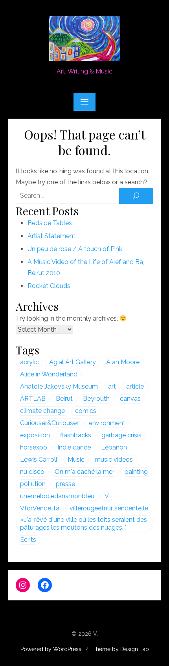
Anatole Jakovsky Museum (59, 386)
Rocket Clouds (49, 286)
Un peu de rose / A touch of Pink (75, 249)
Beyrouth (96, 398)
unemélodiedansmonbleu (57, 496)
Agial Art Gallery (72, 362)
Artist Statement (51, 236)
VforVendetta (39, 508)
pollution (33, 484)
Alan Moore (123, 362)
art (112, 386)
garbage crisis (121, 435)
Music (76, 459)
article (135, 386)
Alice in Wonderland (48, 374)
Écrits (28, 539)
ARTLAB (33, 398)
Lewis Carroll (38, 459)
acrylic (29, 362)
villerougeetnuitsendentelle (109, 508)
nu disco (32, 471)
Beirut (64, 398)
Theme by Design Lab (120, 649)
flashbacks (75, 435)
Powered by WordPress (50, 649)
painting (136, 471)
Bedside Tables (50, 223)
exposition (35, 435)
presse (65, 484)
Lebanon (114, 447)
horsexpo (33, 447)
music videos (114, 459)
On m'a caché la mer (84, 471)
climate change (42, 411)
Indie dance (74, 447)
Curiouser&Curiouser (49, 423)
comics (85, 411)
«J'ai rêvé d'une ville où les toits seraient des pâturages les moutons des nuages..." (83, 523)
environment (107, 423)
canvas (130, 398)
